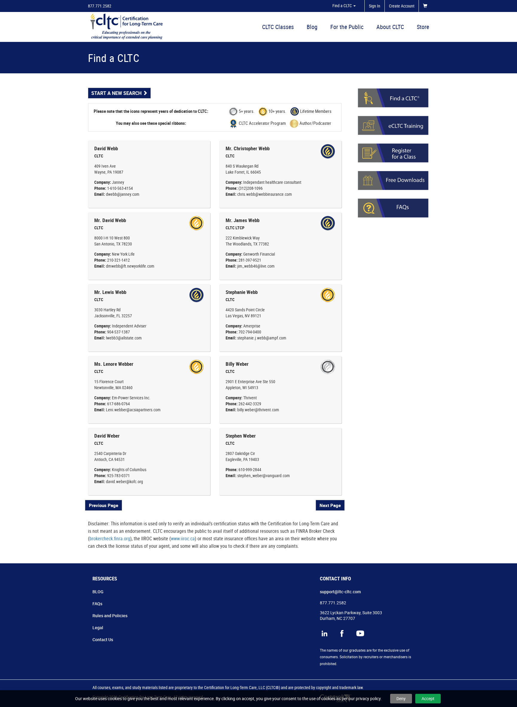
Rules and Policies (109, 615)
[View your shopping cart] (426, 6)
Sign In (374, 6)
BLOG (98, 591)
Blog (312, 27)
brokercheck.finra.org (109, 538)
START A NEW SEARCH (117, 93)
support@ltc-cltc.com (340, 591)
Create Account (401, 6)
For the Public (347, 27)
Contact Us (102, 639)
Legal (97, 627)
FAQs (97, 603)
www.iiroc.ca (183, 538)
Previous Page (103, 505)
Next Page (330, 505)
